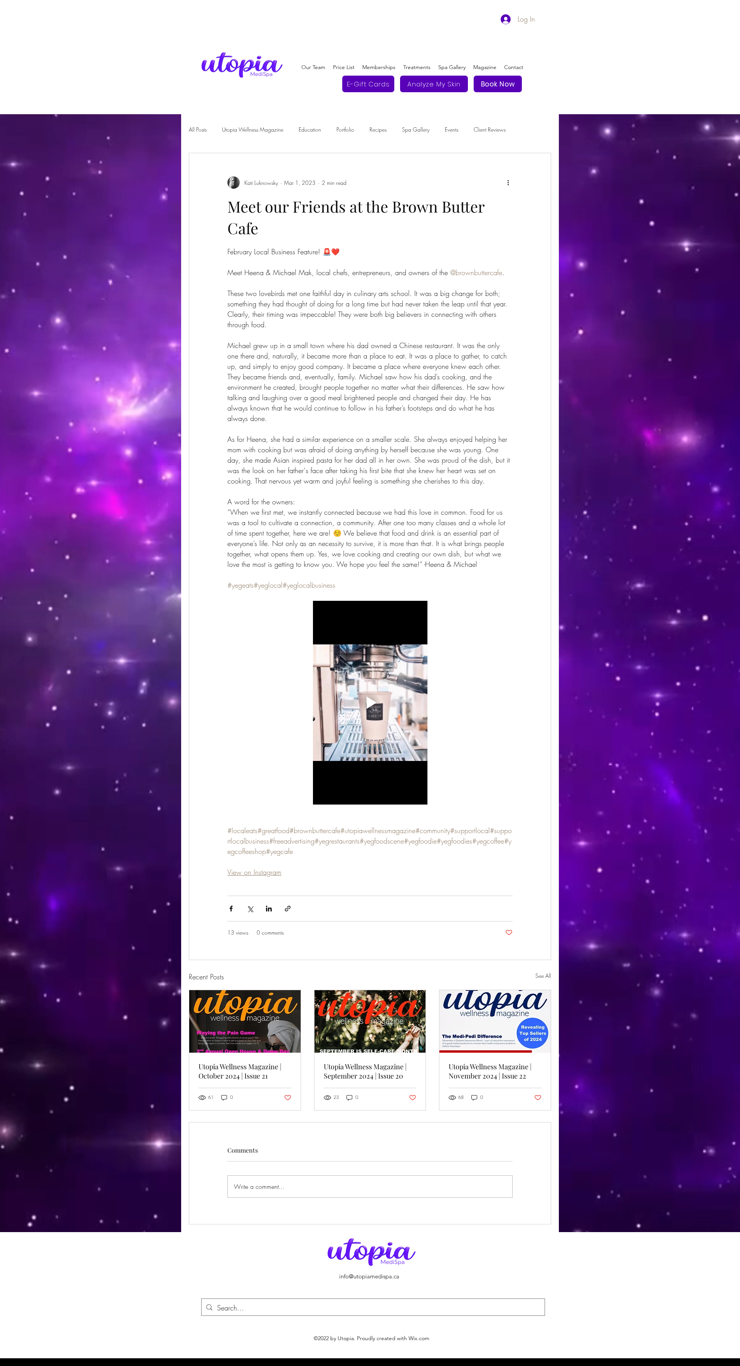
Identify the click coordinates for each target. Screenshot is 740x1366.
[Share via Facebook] (231, 908)
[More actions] (508, 182)
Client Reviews (490, 129)
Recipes (378, 129)
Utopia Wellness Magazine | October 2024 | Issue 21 (239, 1071)
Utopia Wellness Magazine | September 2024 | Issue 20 (365, 1071)
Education (310, 129)
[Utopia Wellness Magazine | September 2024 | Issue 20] (370, 1021)
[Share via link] (287, 908)
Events (451, 129)
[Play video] (370, 703)
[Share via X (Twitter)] (250, 908)
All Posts (198, 129)
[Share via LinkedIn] (268, 908)
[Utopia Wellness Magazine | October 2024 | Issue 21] (245, 1021)
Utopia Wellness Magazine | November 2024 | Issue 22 (490, 1071)
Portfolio (345, 129)
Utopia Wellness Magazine (252, 129)
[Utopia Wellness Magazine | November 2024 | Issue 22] (495, 1021)
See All (543, 975)
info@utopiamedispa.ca (369, 1276)
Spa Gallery (415, 129)
